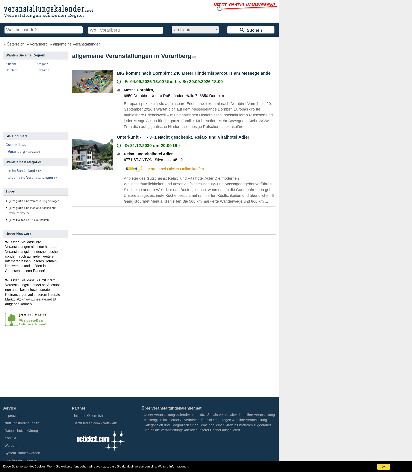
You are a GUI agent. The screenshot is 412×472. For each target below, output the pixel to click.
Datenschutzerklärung (21, 431)
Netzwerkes (14, 266)
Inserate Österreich (88, 415)
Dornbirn (11, 70)
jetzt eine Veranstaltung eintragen (34, 201)
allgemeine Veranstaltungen (77, 44)
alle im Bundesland (20, 171)
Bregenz (42, 63)
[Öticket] (101, 452)
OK (384, 466)
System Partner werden (22, 453)
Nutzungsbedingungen (22, 423)
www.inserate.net (39, 299)
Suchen (253, 30)
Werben (11, 445)
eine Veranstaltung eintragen (26, 460)
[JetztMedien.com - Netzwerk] (26, 324)
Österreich (15, 44)
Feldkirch (43, 70)
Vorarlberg (39, 44)
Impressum (13, 415)
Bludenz (11, 63)
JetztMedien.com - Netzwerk (95, 423)
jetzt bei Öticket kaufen (29, 220)
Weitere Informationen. (173, 466)
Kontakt (10, 438)
